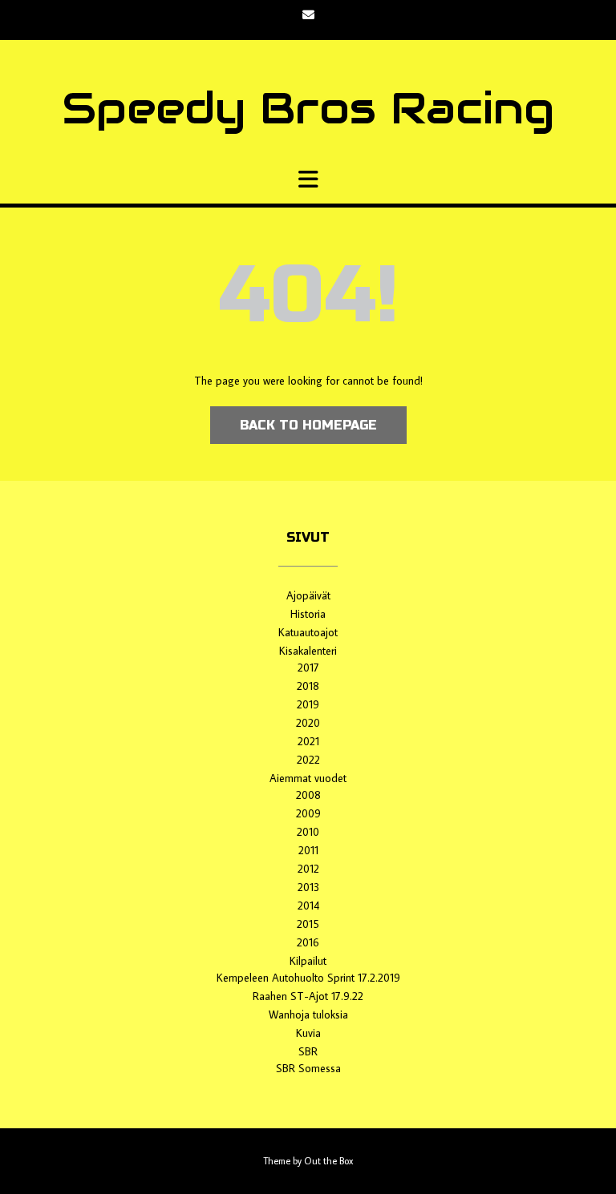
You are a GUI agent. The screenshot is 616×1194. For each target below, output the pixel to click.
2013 (308, 887)
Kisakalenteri (308, 650)
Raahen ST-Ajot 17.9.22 (308, 996)
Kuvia (308, 1033)
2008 (308, 795)
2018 (308, 686)
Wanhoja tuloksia (308, 1014)
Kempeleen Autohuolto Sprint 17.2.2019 (308, 977)
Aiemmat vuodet (308, 778)
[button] (308, 179)
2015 (308, 924)
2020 (308, 723)
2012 (308, 868)
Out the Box (328, 1161)
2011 (308, 850)
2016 (308, 942)
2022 (308, 759)
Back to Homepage (308, 425)
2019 (308, 704)
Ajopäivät (308, 595)
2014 (308, 905)
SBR (308, 1051)
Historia (308, 614)
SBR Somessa (308, 1068)
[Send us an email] (308, 15)
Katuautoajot (308, 632)
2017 (308, 667)
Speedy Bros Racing (308, 108)
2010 (308, 832)
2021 (308, 741)
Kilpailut (308, 961)
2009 (308, 813)
